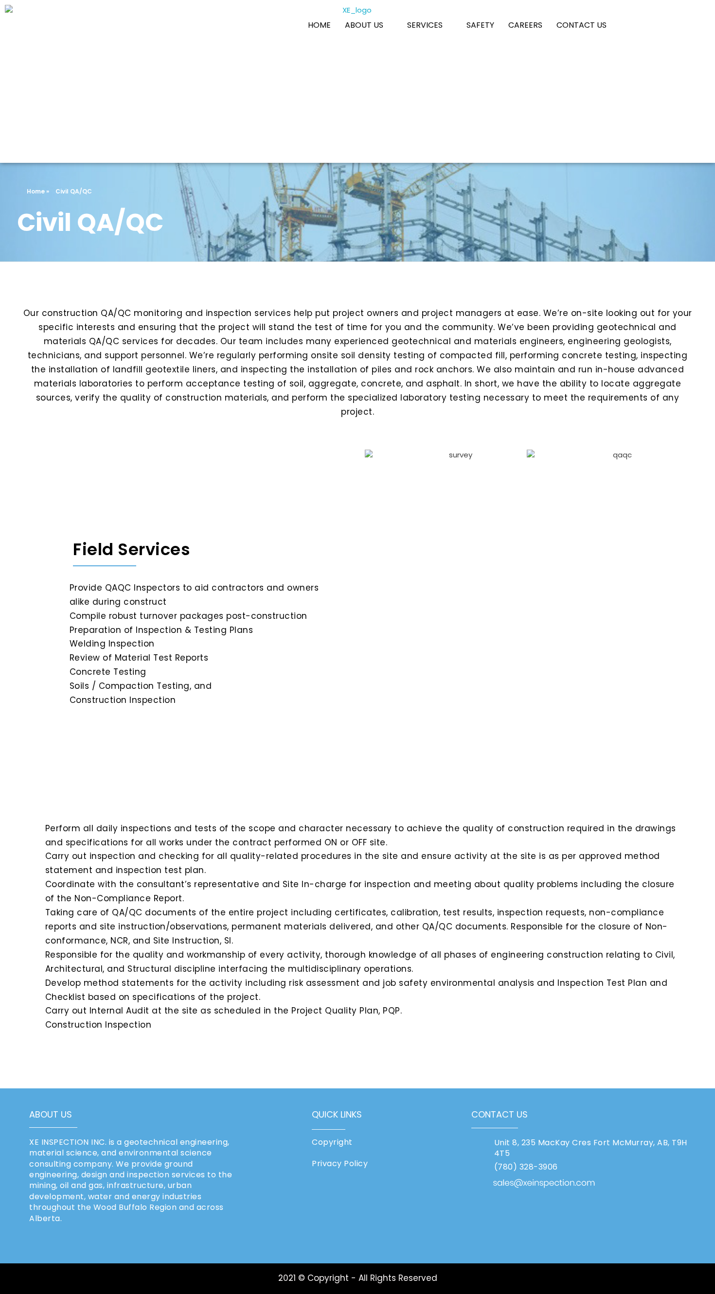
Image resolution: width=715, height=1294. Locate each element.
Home (36, 191)
